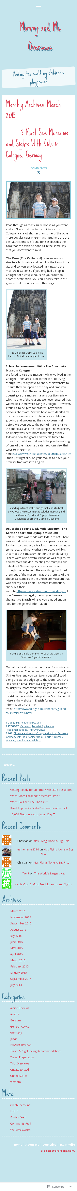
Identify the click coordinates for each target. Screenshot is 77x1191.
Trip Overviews (36, 729)
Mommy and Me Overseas (40, 36)
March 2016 (17, 911)
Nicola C (19, 884)
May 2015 (16, 948)
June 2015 (16, 942)
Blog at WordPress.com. (58, 1151)
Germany (25, 726)
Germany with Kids (16, 737)
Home (18, 1144)
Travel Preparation (22, 1057)
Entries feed (17, 1117)
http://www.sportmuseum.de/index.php (41, 591)
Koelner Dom (35, 737)
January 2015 (18, 972)
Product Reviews (21, 1045)
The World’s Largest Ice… (50, 873)
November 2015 (20, 917)
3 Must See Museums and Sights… (52, 884)
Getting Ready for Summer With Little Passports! (41, 790)
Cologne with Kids (46, 733)
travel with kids (32, 740)
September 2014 (20, 979)
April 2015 (16, 954)
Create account (20, 1105)
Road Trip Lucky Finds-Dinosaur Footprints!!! (38, 808)
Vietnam (15, 1082)
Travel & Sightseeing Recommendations (36, 1051)
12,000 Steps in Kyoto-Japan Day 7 (32, 814)
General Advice (19, 1026)
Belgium (15, 1020)
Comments (38, 170)
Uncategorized (19, 1069)
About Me (32, 1144)
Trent (25, 873)
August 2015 (18, 929)
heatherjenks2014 (31, 722)
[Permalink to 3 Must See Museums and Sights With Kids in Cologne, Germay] (38, 200)
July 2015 (16, 936)
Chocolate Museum (24, 733)
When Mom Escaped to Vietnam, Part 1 (35, 796)
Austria (14, 1014)
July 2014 (16, 985)
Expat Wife (67, 1144)
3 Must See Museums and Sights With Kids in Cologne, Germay (37, 143)
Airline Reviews (19, 1008)
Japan (13, 1039)
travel (20, 740)
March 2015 (17, 960)
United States (18, 1076)
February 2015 (19, 966)
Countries (49, 1144)
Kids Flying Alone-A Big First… (52, 841)
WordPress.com (20, 1129)
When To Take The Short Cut (29, 802)
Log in (14, 1111)
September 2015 (20, 923)
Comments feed (20, 1123)
